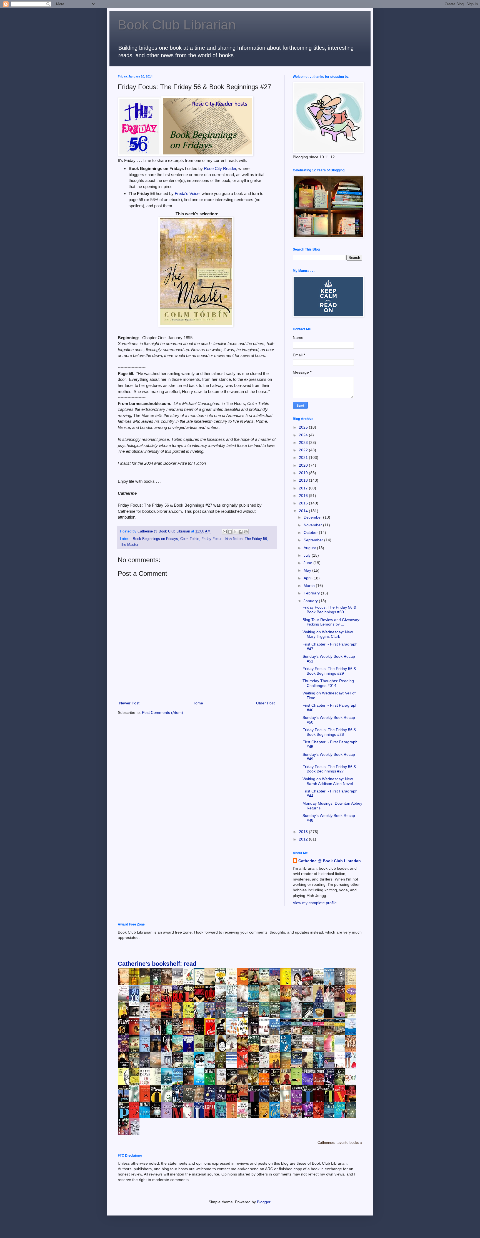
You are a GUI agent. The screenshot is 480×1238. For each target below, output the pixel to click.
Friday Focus (211, 539)
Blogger (263, 1202)
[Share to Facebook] (240, 531)
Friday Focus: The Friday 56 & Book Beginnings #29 (329, 671)
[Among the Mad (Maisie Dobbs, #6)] (265, 1015)
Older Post (265, 703)
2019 (304, 473)
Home (197, 703)
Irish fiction (233, 539)
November (313, 525)
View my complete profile (315, 903)
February (312, 593)
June (308, 563)
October (311, 532)
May (308, 570)
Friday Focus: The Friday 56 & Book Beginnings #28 (329, 732)
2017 (304, 488)
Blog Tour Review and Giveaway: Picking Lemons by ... (331, 622)
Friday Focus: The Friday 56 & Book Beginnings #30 (329, 609)
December (313, 517)
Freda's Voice (187, 193)
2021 (304, 457)
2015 (304, 503)
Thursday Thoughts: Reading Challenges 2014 (328, 683)
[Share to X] (235, 531)
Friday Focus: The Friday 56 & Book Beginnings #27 (329, 769)
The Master (129, 545)
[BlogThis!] (230, 531)
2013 (304, 831)
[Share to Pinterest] (246, 531)
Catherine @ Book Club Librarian (329, 861)
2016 (304, 495)
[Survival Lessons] (233, 1063)
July (308, 555)
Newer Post (129, 703)
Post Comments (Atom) (162, 712)
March (310, 585)
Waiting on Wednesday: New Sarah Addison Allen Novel (327, 781)
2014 (304, 511)
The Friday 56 (256, 539)
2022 (304, 450)
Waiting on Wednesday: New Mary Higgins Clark (327, 634)
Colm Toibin (189, 539)
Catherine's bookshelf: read (157, 963)
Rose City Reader (220, 168)
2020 (304, 465)
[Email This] (225, 531)
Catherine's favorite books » (340, 1143)
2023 (304, 442)
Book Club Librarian (177, 24)
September (314, 540)
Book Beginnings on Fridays (155, 539)
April (308, 578)
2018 (304, 480)
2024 (304, 435)
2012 (304, 839)
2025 (304, 427)
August (310, 548)
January (311, 601)
